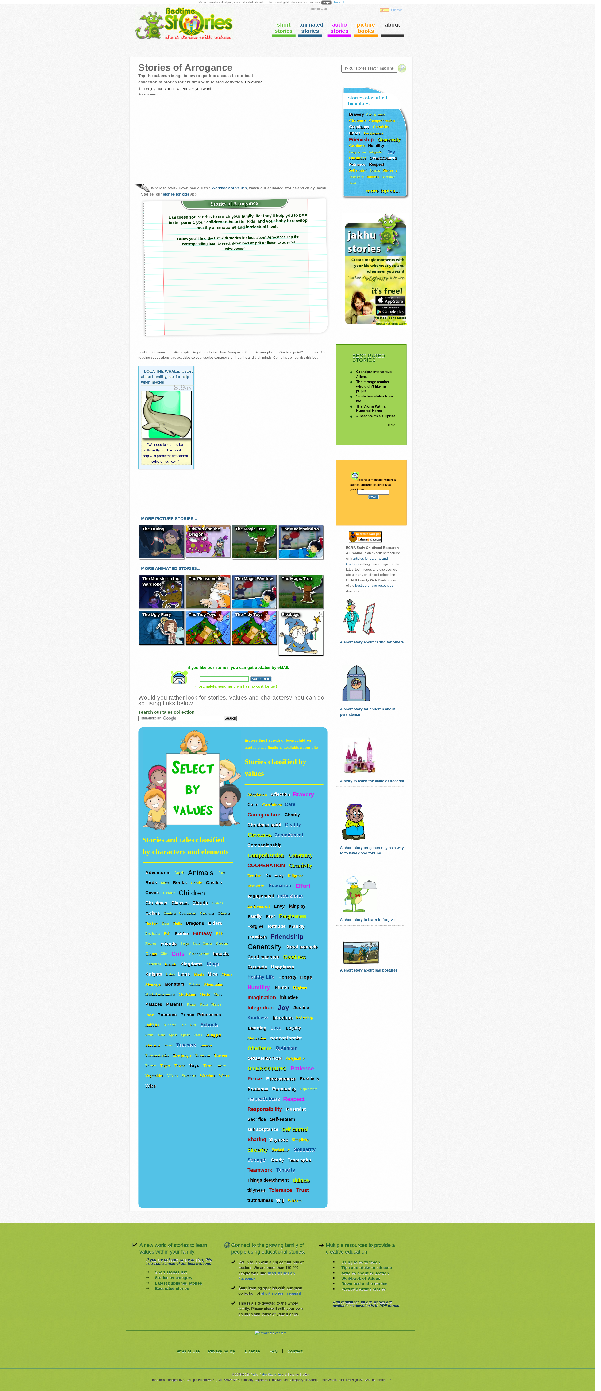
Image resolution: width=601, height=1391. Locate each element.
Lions (184, 974)
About (392, 24)
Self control (295, 1129)
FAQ (274, 1351)
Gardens (222, 944)
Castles (214, 882)
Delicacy (275, 875)
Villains (173, 1076)
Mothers (195, 984)
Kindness (258, 1017)
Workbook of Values (229, 188)
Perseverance (281, 1078)
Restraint (296, 1108)
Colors (153, 913)
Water (224, 1075)
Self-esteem (283, 1119)
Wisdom (295, 1200)
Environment (259, 906)
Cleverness (259, 835)
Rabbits (152, 1025)
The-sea (221, 1055)
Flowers (151, 944)
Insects (221, 953)
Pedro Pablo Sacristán (265, 1374)
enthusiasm (290, 895)
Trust (303, 1190)
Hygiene (300, 987)
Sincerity (258, 1149)
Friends (169, 943)
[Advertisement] (185, 135)
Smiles (150, 1035)
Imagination (262, 997)
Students (153, 1045)
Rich (194, 1025)
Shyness (279, 1139)
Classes (180, 902)
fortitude (277, 926)
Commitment (289, 835)
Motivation (257, 1038)
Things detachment (268, 1180)
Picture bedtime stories (363, 1289)
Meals (199, 974)
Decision (255, 875)
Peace (255, 1078)
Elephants (153, 933)
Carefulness (272, 804)
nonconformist (286, 1037)
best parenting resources (374, 586)
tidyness (256, 1190)
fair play (297, 905)
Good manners (263, 956)
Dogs (166, 923)
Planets (217, 1005)
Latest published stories (178, 1283)
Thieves (151, 1065)
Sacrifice (257, 1119)
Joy (284, 1007)
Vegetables (154, 1075)
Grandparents (199, 954)
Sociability (281, 1149)
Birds (151, 882)
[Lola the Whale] (166, 428)
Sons (162, 1035)
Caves (152, 892)
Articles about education (365, 1273)
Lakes (170, 974)
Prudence (258, 1088)
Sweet (169, 1045)
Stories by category (174, 1277)
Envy (280, 905)
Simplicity (301, 1139)
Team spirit (300, 1159)
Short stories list (171, 1272)
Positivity (310, 1078)
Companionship (265, 844)
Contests (170, 913)
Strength (257, 1159)
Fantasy (203, 933)
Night (218, 994)
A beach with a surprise (375, 416)
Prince (187, 1014)
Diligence (296, 875)
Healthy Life (261, 977)
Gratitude (257, 966)
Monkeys (153, 984)
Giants (151, 954)
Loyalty (293, 1027)
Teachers (187, 1045)
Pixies (204, 1005)
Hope (306, 977)
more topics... (383, 190)
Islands (171, 964)
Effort (303, 885)
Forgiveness (293, 916)
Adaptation (257, 794)
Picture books (366, 28)
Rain (183, 1025)
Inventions (153, 964)
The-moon (203, 1055)
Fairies (182, 933)
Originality (296, 1058)
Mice (213, 974)
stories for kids (176, 194)
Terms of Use (187, 1351)
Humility (259, 987)
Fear (270, 915)
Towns (180, 1065)
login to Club (318, 8)
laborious (282, 1017)
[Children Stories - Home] (180, 39)
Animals (202, 872)
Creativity (301, 865)
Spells (173, 1035)
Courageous (188, 913)
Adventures (158, 872)
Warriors (208, 1075)
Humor (282, 987)
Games (208, 944)
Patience (303, 1068)
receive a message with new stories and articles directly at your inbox (373, 484)
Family (255, 915)
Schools (210, 1024)
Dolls (178, 923)
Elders (215, 923)
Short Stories (284, 28)
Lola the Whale (167, 376)
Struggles (214, 1035)
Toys (194, 1065)
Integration (261, 1007)
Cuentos (397, 10)
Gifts (165, 954)
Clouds (201, 902)
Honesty (288, 977)
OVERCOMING (267, 1068)
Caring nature (264, 814)
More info (339, 2)
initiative (289, 997)
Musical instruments (160, 994)
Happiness (283, 966)
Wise (151, 1085)
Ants (222, 872)
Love (276, 1027)
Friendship (287, 936)
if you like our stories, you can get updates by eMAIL (238, 667)
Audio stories (339, 28)
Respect (295, 1099)
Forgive (256, 926)
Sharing (256, 1139)
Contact (295, 1351)
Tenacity (286, 1169)
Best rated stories (172, 1288)
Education (281, 885)
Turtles (221, 1065)
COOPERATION (266, 865)
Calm (253, 804)
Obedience (260, 1048)
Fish (220, 933)
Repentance (309, 1089)
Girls (178, 954)
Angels (179, 872)
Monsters (175, 984)
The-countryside (157, 1055)
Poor (150, 1014)
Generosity (265, 946)
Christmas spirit (264, 824)
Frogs (185, 944)
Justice (301, 1007)
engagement (260, 895)
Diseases (224, 913)
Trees (208, 1065)
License (252, 1351)
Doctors (152, 923)
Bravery (303, 794)
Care (291, 804)
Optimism (287, 1048)
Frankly (297, 926)
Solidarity (305, 1149)
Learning (257, 1027)
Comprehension (266, 855)
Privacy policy (221, 1351)
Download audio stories (364, 1283)
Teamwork (260, 1170)
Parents (175, 1004)
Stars (198, 1035)
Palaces (154, 1004)
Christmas (156, 902)
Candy (197, 882)
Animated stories (311, 28)
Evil (168, 933)
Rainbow (169, 1025)
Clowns (217, 903)
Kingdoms (192, 963)
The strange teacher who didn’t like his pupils (372, 386)
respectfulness (263, 1098)
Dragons (195, 923)
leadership (304, 1017)
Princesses (209, 1014)
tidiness (301, 1180)
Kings (214, 963)
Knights (154, 974)
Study (278, 1159)
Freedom (257, 936)
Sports (186, 1035)
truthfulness (260, 1200)
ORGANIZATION (265, 1058)
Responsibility (265, 1109)
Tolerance (281, 1190)
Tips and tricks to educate (366, 1267)
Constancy (301, 855)
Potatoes (168, 1014)
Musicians (188, 994)
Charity (293, 814)
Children (169, 893)
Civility (293, 824)
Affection (280, 794)
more (391, 425)
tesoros (206, 1045)
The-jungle (183, 1055)
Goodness (295, 957)
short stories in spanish (281, 1293)
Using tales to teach (360, 1262)
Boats (165, 883)
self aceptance (263, 1129)
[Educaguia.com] (364, 542)
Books (180, 882)
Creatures (208, 913)
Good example (302, 946)
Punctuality (284, 1088)
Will (280, 1200)
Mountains (214, 984)
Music (205, 994)
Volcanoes (189, 1076)
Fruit (196, 944)
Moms (226, 974)
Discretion (256, 885)
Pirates (192, 1005)
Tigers (166, 1065)
